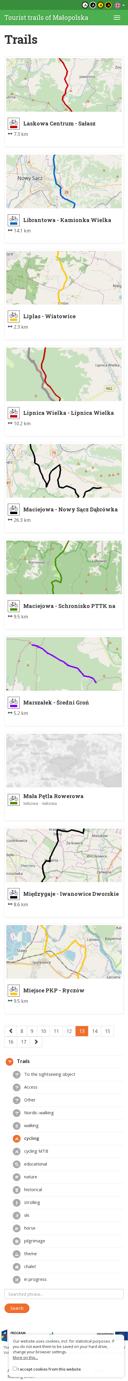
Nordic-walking (38, 1112)
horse (29, 1228)
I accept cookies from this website (49, 1369)
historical (32, 1189)
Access (30, 1087)
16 (10, 1042)
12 (69, 1031)
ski (26, 1215)
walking (31, 1125)
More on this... (25, 1357)
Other (29, 1100)
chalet (29, 1266)
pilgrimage (34, 1241)
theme (30, 1253)
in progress (35, 1279)
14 (94, 1031)
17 (23, 1042)
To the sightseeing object (49, 1074)
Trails (23, 1061)
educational (35, 1164)
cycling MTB (35, 1151)
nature (30, 1177)
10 (43, 1031)
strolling (31, 1202)
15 (107, 1031)
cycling (31, 1138)
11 (56, 1031)
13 (82, 1031)
